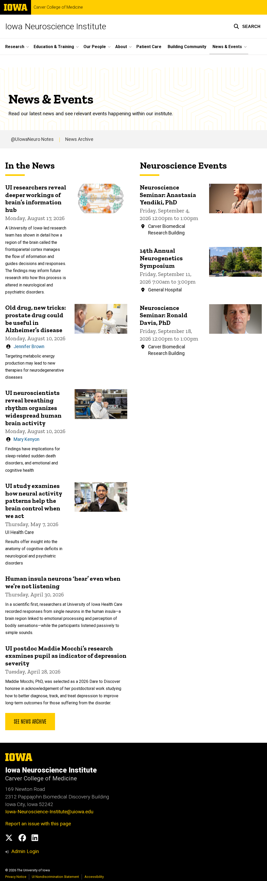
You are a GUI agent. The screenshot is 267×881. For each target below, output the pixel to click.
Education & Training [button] (54, 46)
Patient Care (148, 46)
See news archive (30, 721)
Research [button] (14, 46)
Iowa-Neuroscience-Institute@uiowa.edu (49, 812)
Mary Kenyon (26, 439)
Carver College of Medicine (58, 7)
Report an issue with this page (38, 824)
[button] (247, 26)
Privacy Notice (15, 877)
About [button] (121, 46)
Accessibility (94, 877)
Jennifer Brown (29, 346)
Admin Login (25, 851)
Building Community (187, 46)
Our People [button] (94, 46)
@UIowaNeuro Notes (32, 139)
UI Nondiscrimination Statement (55, 877)
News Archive (79, 139)
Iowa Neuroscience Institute (55, 26)
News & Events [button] (227, 46)
